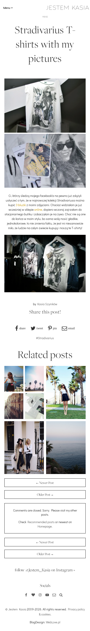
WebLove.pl (53, 622)
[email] (54, 595)
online (38, 209)
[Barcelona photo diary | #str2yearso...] (66, 418)
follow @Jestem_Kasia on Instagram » (45, 570)
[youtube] (47, 595)
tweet (39, 328)
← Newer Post (45, 482)
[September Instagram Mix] (24, 418)
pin (55, 328)
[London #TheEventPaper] (24, 473)
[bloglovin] (33, 595)
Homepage (45, 526)
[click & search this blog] (61, 595)
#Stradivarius (45, 338)
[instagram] (40, 595)
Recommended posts (41, 522)
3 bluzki (21, 205)
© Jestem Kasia (15, 609)
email (71, 328)
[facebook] (26, 595)
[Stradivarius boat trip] (66, 473)
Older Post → (45, 494)
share (22, 328)
